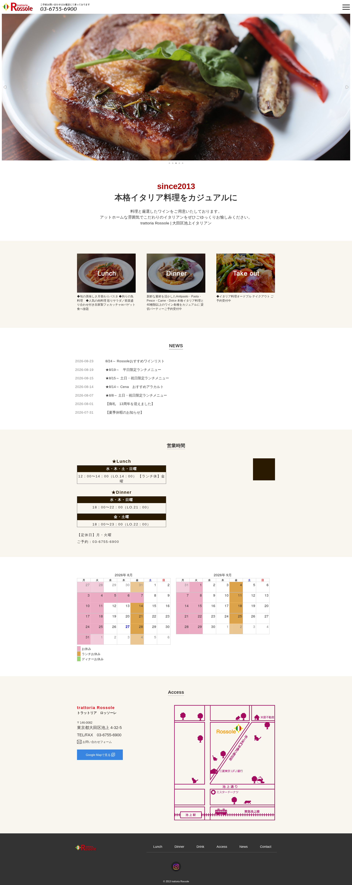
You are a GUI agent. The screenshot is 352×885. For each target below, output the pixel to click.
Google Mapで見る (98, 754)
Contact (265, 847)
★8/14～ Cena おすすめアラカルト (134, 387)
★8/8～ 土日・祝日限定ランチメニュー (136, 395)
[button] (5, 87)
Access (222, 847)
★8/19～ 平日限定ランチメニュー (133, 370)
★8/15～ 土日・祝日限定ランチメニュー (137, 378)
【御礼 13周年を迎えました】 (130, 404)
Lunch (157, 847)
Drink (200, 847)
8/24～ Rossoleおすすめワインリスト (135, 361)
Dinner (179, 847)
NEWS (176, 345)
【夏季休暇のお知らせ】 (124, 412)
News (243, 847)
